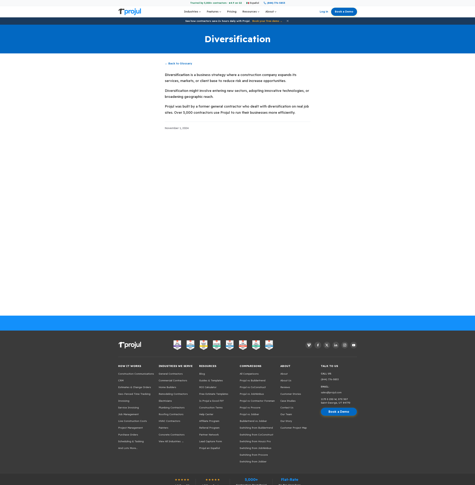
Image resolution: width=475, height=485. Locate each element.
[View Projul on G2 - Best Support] (256, 345)
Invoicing (123, 400)
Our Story (286, 420)
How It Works (129, 366)
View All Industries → (171, 441)
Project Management (130, 427)
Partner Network (209, 434)
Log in (324, 11)
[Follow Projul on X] (326, 345)
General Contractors (171, 373)
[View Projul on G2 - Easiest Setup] (229, 345)
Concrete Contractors (172, 434)
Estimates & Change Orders (134, 387)
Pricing (231, 11)
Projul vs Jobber (249, 414)
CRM (121, 380)
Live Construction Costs (132, 420)
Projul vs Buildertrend (252, 380)
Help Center (206, 414)
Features (213, 11)
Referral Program (209, 427)
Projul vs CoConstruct (253, 387)
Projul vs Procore (250, 407)
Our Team (286, 414)
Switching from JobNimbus (255, 448)
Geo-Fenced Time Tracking (134, 393)
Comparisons (250, 366)
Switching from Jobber (253, 461)
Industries (191, 11)
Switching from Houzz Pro (255, 441)
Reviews (285, 387)
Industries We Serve (176, 366)
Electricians (165, 400)
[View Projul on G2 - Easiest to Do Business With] (216, 345)
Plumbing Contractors (172, 407)
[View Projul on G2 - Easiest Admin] (203, 345)
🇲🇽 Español (252, 2)
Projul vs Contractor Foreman (257, 400)
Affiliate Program (209, 420)
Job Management (128, 414)
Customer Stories (290, 393)
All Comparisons (249, 373)
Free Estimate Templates (213, 393)
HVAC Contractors (169, 420)
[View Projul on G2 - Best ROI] (177, 345)
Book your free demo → (267, 20)
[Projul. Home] (129, 11)
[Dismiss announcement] (287, 21)
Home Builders (167, 387)
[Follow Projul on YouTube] (353, 345)
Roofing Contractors (171, 414)
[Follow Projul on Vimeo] (309, 345)
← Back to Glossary (178, 63)
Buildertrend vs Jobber (253, 420)
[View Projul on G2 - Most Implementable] (190, 345)
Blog (202, 373)
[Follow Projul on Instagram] (344, 345)
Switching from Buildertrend (256, 427)
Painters (163, 427)
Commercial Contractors (173, 380)
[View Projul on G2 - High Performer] (243, 345)
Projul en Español (209, 448)
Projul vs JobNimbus (252, 393)
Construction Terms (211, 407)
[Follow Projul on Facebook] (317, 345)
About (269, 11)
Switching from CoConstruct (256, 434)
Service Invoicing (128, 407)
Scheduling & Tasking (131, 441)
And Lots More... (128, 448)
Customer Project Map (293, 427)
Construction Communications (136, 373)
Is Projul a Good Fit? (211, 400)
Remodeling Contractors (173, 393)
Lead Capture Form (210, 441)
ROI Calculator (208, 387)
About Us (285, 380)
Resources (249, 11)
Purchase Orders (128, 434)
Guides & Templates (211, 380)
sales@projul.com (331, 392)
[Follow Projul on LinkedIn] (335, 345)
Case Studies (288, 400)
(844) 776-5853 (276, 2)
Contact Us (286, 407)
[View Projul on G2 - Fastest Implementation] (269, 345)
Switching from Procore (254, 454)
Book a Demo (344, 11)
